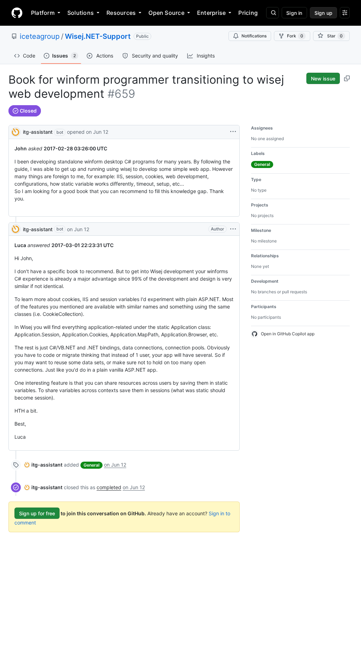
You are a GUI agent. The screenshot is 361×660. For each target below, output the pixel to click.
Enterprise (211, 12)
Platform (43, 12)
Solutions (80, 12)
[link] (43, 464)
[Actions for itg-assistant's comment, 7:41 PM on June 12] (233, 229)
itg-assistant (38, 132)
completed (109, 487)
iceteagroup (40, 36)
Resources (121, 12)
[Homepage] (17, 12)
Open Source (166, 12)
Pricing (248, 12)
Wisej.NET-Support (98, 36)
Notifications (254, 35)
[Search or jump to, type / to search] (272, 12)
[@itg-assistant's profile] (16, 131)
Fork (295, 35)
